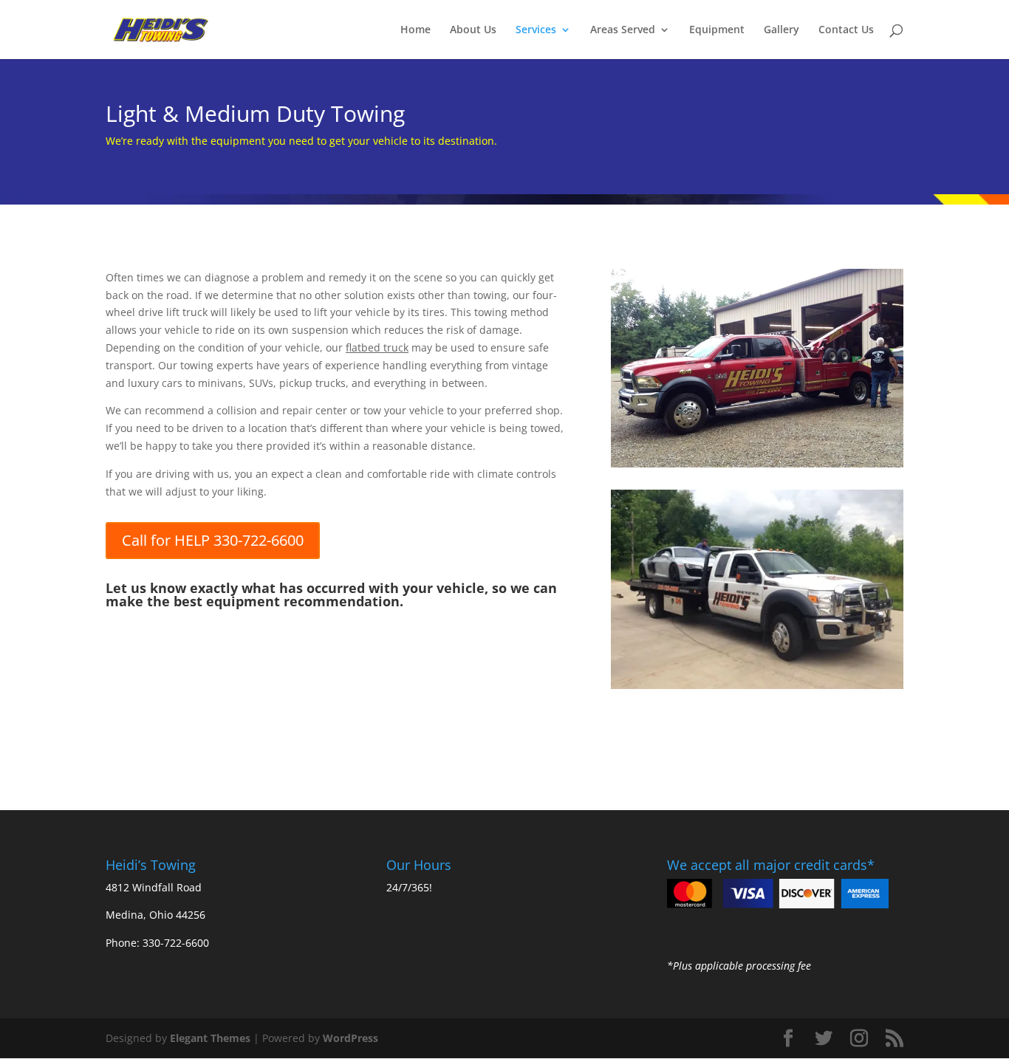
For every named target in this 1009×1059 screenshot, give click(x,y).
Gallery (781, 30)
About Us (473, 30)
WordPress (350, 1038)
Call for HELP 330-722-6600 (213, 540)
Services (536, 30)
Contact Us (846, 30)
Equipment (717, 30)
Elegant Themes (210, 1038)
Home (415, 30)
